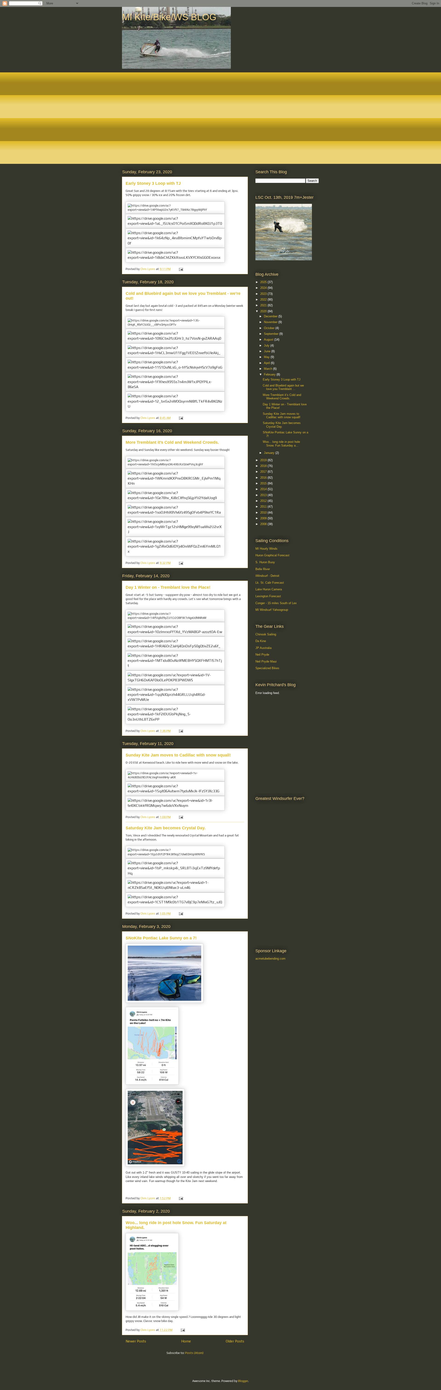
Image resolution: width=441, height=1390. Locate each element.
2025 (264, 282)
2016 (264, 477)
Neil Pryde (262, 654)
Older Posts (235, 1341)
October (269, 328)
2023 (264, 294)
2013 (264, 495)
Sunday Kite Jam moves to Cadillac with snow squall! (178, 755)
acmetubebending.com (270, 958)
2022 (264, 299)
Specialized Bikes (267, 668)
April (267, 363)
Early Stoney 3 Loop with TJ (153, 183)
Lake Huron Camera (268, 589)
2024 (264, 288)
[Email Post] (180, 269)
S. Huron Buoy (265, 562)
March (268, 368)
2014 (264, 489)
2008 (264, 524)
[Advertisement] (276, 722)
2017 (264, 471)
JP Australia (263, 648)
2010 (264, 512)
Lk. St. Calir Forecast (269, 582)
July (267, 345)
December (271, 316)
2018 (264, 466)
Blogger (243, 1381)
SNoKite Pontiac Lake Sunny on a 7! (161, 938)
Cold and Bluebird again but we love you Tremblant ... (283, 387)
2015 (264, 483)
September (271, 333)
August (269, 339)
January (269, 453)
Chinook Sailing (265, 634)
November (271, 322)
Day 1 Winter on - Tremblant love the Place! (168, 587)
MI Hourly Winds (266, 548)
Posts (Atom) (194, 1353)
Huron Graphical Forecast (272, 555)
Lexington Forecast (268, 596)
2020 (264, 311)
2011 (264, 506)
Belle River (262, 569)
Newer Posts (136, 1341)
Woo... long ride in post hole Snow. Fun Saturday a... (281, 443)
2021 (264, 305)
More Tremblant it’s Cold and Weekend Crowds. (172, 442)
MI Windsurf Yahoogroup (271, 609)
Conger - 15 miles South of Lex (276, 603)
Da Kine (260, 641)
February (270, 374)
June (267, 351)
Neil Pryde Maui (266, 661)
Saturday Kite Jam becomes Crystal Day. (166, 828)
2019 (264, 460)
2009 (264, 518)
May (267, 357)
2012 (264, 501)
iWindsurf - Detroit (267, 575)
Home (186, 1341)
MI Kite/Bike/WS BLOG (169, 17)
